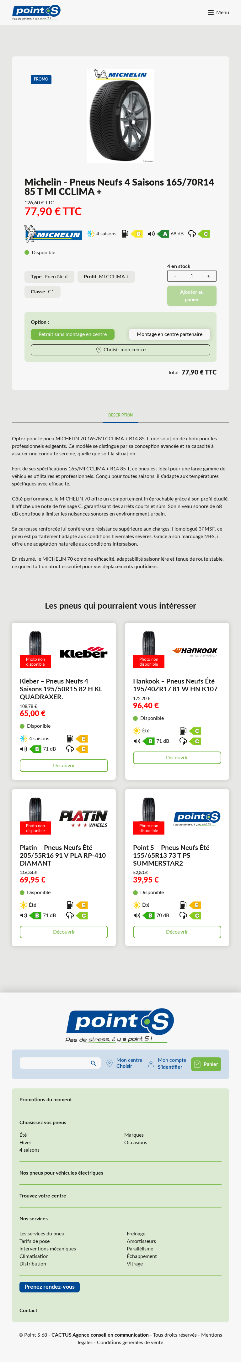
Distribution (32, 1263)
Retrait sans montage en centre (73, 334)
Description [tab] (120, 415)
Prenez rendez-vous (49, 1287)
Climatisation (34, 1256)
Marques (134, 1135)
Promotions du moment (45, 1099)
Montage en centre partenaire (169, 334)
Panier (211, 1064)
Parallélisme (140, 1248)
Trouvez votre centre (42, 1195)
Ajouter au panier (192, 296)
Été (23, 1135)
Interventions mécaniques (47, 1248)
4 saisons (29, 1150)
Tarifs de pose (34, 1241)
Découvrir (64, 765)
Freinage (136, 1233)
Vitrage (135, 1263)
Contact (28, 1310)
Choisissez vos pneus (42, 1122)
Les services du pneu (41, 1233)
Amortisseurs (141, 1241)
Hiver (25, 1142)
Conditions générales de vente (130, 1342)
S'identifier (170, 1067)
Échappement (142, 1256)
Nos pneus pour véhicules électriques (61, 1173)
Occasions (135, 1142)
